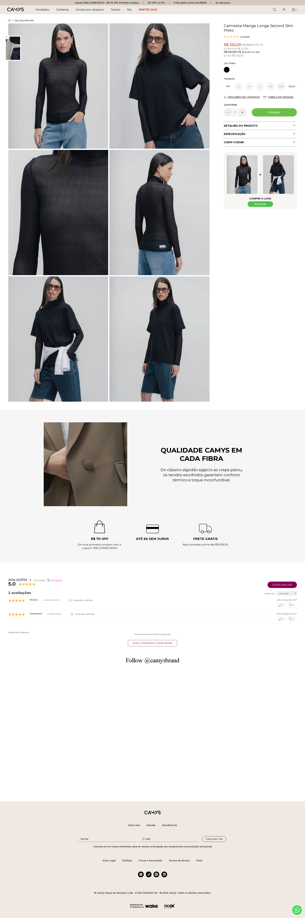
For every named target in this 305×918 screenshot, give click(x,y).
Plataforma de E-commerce (136, 906)
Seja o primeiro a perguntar (152, 643)
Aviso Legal (109, 860)
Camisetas (62, 9)
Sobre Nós (134, 825)
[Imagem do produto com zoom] (58, 86)
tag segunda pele (24, 20)
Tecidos (115, 9)
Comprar (274, 112)
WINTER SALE (148, 9)
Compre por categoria (90, 9)
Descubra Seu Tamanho (244, 97)
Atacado (151, 825)
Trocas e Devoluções (150, 860)
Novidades (42, 9)
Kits (129, 9)
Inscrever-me (214, 839)
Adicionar (260, 204)
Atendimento (169, 825)
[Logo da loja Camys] (15, 10)
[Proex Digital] (169, 906)
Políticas (127, 860)
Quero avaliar (282, 584)
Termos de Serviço (179, 860)
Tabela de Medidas (281, 97)
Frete (199, 860)
